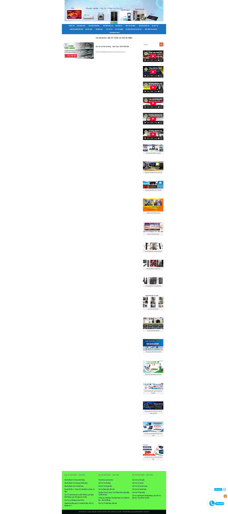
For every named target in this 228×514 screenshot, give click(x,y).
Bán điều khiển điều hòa (76, 29)
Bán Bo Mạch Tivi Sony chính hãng (75, 480)
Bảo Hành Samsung (94, 26)
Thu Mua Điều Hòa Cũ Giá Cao (133, 29)
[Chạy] (145, 60)
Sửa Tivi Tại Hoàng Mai (105, 486)
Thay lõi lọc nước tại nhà (105, 480)
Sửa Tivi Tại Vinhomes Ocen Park (74, 500)
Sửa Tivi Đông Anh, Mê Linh (106, 489)
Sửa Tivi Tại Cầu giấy (138, 480)
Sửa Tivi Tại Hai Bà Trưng (139, 486)
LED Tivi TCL (109, 29)
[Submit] (161, 44)
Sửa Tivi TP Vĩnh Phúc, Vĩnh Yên (107, 503)
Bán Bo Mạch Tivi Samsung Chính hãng (76, 483)
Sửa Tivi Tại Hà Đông (104, 483)
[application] (153, 56)
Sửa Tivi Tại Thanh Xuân (139, 489)
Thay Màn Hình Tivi (108, 26)
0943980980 (220, 504)
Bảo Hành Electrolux (151, 29)
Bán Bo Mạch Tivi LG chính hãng (74, 486)
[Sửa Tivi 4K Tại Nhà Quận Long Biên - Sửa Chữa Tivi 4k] (114, 22)
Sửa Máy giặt (99, 29)
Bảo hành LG (118, 26)
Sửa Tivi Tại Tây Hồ (137, 483)
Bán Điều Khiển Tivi (144, 26)
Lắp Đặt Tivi (155, 26)
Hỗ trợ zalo (218, 489)
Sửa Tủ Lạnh (88, 29)
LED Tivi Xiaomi (119, 29)
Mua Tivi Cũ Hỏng (130, 26)
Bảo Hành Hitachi (114, 32)
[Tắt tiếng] (159, 60)
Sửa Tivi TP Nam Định (138, 492)
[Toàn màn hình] (161, 60)
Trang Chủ (72, 26)
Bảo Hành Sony (81, 26)
